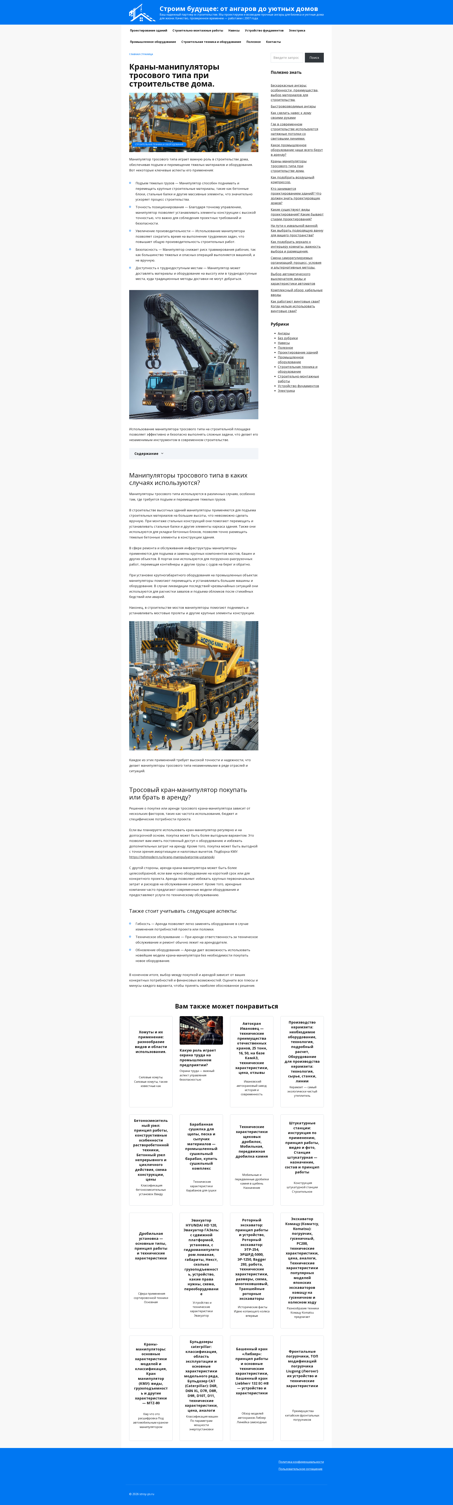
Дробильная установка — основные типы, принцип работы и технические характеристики (150, 1245)
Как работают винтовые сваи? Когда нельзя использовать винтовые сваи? (295, 306)
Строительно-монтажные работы (198, 30)
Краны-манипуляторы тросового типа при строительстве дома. (289, 166)
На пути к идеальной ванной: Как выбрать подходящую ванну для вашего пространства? (297, 230)
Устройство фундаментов (264, 30)
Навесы (234, 30)
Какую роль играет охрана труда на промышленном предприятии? (198, 1057)
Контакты (273, 42)
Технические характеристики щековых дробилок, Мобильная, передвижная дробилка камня (252, 1141)
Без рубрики (288, 338)
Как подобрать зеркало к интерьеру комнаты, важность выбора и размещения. (296, 246)
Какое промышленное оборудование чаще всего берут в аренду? (297, 150)
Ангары (284, 333)
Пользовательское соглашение (300, 1469)
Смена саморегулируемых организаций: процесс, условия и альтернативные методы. (296, 262)
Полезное (253, 42)
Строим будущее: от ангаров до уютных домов (239, 8)
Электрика (297, 30)
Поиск (314, 57)
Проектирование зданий (148, 30)
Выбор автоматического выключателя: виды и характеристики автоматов (293, 279)
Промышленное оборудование (153, 42)
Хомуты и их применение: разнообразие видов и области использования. (151, 1042)
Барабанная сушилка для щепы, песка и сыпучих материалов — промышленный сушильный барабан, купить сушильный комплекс (201, 1146)
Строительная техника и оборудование (211, 42)
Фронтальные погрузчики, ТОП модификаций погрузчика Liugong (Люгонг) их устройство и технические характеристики (302, 1368)
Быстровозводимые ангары (293, 106)
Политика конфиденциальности (301, 1462)
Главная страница (141, 54)
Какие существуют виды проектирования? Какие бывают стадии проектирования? (297, 214)
